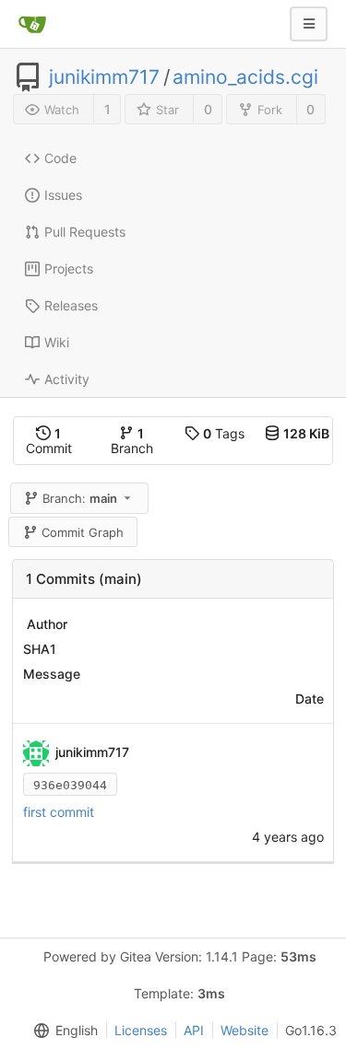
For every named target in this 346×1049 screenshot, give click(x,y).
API (194, 1030)
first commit (58, 812)
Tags (224, 433)
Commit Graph (83, 532)
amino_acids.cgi (245, 77)
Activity (66, 379)
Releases (71, 305)
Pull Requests (84, 231)
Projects (68, 268)
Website (244, 1030)
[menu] (62, 1030)
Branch (132, 440)
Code (60, 158)
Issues (63, 195)
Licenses (140, 1030)
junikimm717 (104, 77)
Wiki (56, 342)
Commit (49, 440)
